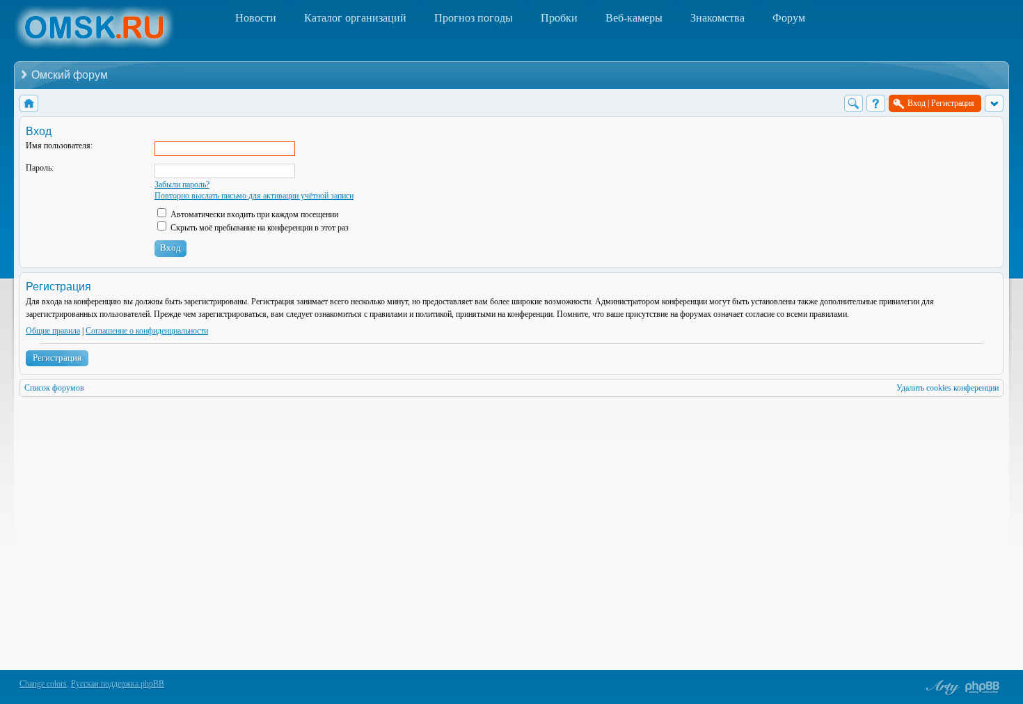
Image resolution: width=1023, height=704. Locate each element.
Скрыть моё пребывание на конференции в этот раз (258, 228)
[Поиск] (853, 103)
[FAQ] (875, 103)
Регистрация (57, 357)
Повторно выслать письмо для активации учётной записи (254, 196)
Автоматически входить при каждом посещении (253, 214)
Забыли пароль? (181, 184)
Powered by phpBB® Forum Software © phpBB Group (983, 687)
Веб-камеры (634, 18)
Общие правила (53, 331)
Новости (255, 18)
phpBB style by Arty (941, 687)
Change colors (43, 684)
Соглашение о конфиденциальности (147, 331)
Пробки (559, 18)
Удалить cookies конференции (947, 388)
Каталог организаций (355, 18)
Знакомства (717, 18)
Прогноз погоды (473, 18)
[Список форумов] (28, 103)
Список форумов (54, 388)
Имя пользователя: (59, 145)
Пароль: (40, 168)
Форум (788, 18)
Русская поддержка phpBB (117, 684)
